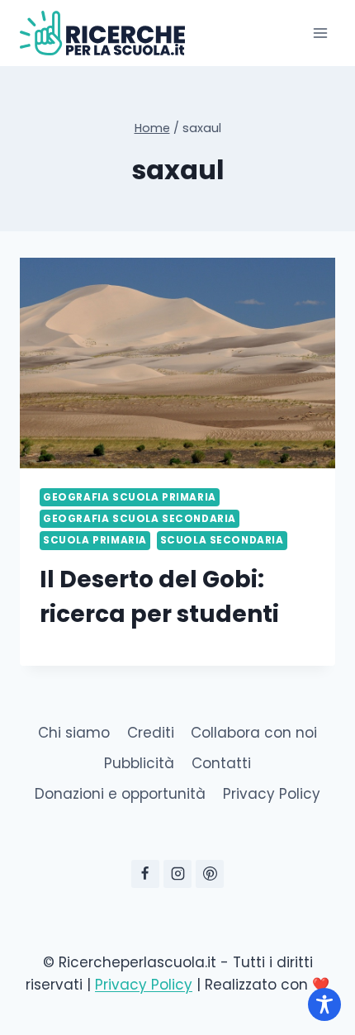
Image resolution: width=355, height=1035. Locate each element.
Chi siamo (74, 733)
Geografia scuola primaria (129, 497)
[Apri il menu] (320, 32)
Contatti (221, 763)
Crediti (150, 733)
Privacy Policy (271, 794)
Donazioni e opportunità (120, 794)
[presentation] (177, 363)
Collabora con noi (254, 733)
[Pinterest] (210, 874)
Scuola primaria (95, 540)
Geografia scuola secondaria (139, 518)
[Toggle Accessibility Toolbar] (324, 1004)
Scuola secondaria (222, 540)
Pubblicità (139, 763)
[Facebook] (145, 874)
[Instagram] (177, 874)
